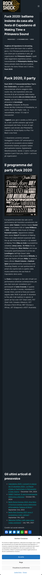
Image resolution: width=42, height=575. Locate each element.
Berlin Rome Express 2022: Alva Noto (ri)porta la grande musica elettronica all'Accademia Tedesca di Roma (22, 504)
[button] (39, 539)
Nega (21, 562)
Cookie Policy (18, 572)
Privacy (25, 572)
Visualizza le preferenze (21, 568)
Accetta (21, 557)
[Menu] (38, 6)
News (32, 39)
